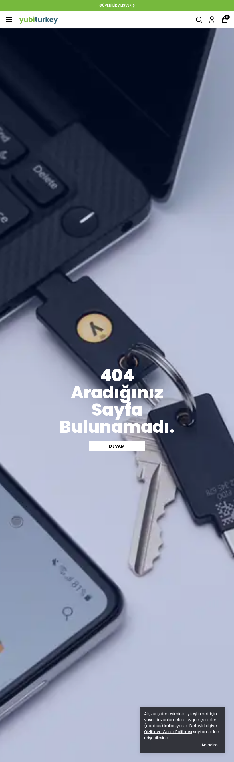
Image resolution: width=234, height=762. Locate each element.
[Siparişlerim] (211, 19)
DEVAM (117, 446)
